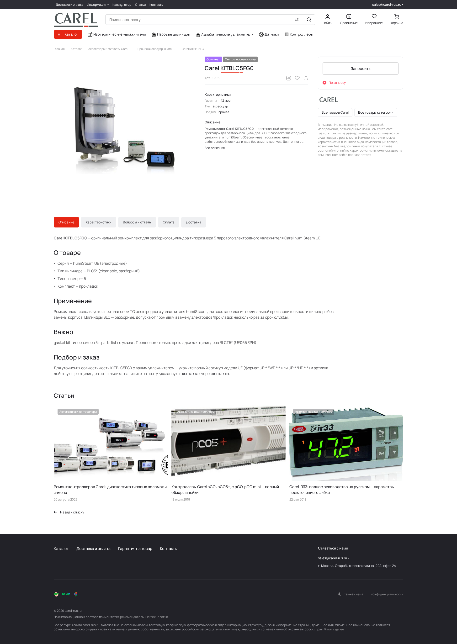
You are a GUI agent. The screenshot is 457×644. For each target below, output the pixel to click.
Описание (66, 222)
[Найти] (309, 20)
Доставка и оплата (93, 548)
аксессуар (220, 106)
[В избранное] (297, 78)
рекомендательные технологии (144, 617)
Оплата (169, 222)
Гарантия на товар (135, 548)
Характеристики (99, 222)
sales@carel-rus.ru (386, 4)
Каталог (61, 548)
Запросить (361, 68)
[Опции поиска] (297, 20)
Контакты (168, 548)
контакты (220, 373)
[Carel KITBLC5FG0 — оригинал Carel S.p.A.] (124, 127)
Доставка (193, 222)
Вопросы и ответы (137, 222)
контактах (191, 373)
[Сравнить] (288, 78)
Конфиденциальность (387, 594)
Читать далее (334, 629)
